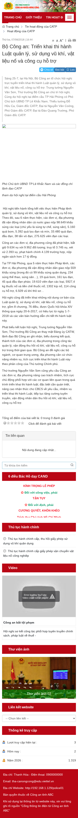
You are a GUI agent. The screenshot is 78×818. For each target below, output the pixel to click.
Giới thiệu (34, 17)
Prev (4, 674)
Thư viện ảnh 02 (39, 694)
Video (12, 568)
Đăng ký (63, 4)
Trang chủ (13, 17)
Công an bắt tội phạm (18, 622)
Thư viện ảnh (18, 649)
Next (73, 674)
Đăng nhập (46, 4)
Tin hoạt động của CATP (41, 26)
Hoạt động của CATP (21, 31)
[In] (70, 40)
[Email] (74, 40)
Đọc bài (59, 69)
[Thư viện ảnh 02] (39, 678)
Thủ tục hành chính (23, 527)
